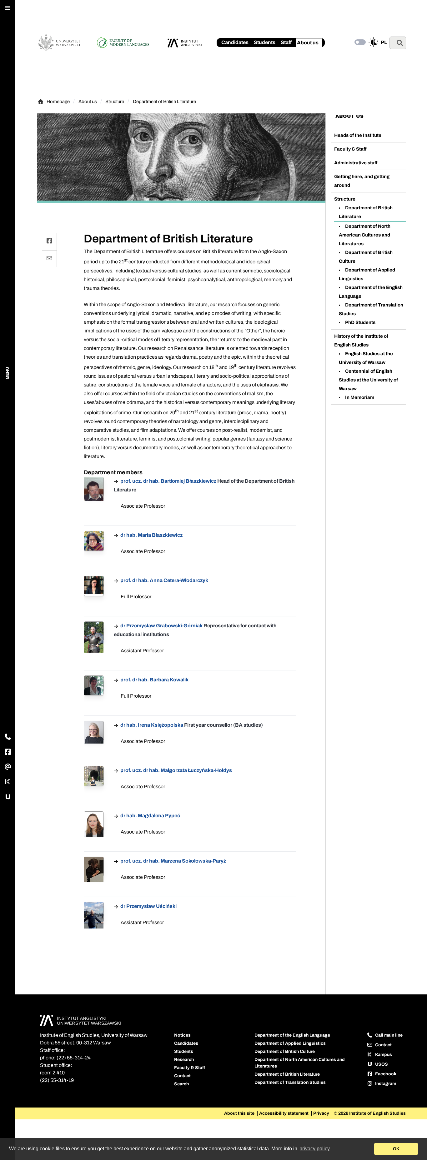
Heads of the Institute (357, 135)
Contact (182, 1075)
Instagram (385, 1083)
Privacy (321, 1113)
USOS (381, 1064)
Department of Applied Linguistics (290, 1043)
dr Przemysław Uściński (148, 906)
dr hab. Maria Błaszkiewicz (151, 535)
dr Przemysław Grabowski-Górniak (161, 625)
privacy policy (314, 1148)
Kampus (383, 1054)
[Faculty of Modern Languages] (127, 43)
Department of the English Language (292, 1035)
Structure (114, 101)
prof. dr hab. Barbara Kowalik (153, 679)
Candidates (235, 42)
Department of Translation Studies (290, 1082)
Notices (182, 1035)
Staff (286, 42)
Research (184, 1059)
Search (181, 1084)
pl (384, 42)
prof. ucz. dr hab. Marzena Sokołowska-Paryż (172, 861)
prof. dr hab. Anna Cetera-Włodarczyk (163, 580)
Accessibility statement (284, 1113)
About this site (239, 1113)
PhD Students (360, 322)
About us (308, 42)
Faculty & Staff (350, 149)
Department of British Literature (164, 101)
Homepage (60, 102)
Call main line (388, 1035)
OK (396, 1148)
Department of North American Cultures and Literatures (364, 235)
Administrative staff (355, 162)
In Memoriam (359, 397)
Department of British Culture (284, 1051)
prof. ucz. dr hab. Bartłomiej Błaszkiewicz (168, 481)
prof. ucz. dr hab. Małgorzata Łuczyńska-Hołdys (175, 770)
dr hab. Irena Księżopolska (151, 725)
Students (264, 42)
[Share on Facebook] (49, 241)
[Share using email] (49, 258)
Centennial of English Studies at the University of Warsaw (368, 380)
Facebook (385, 1074)
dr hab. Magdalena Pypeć (149, 815)
